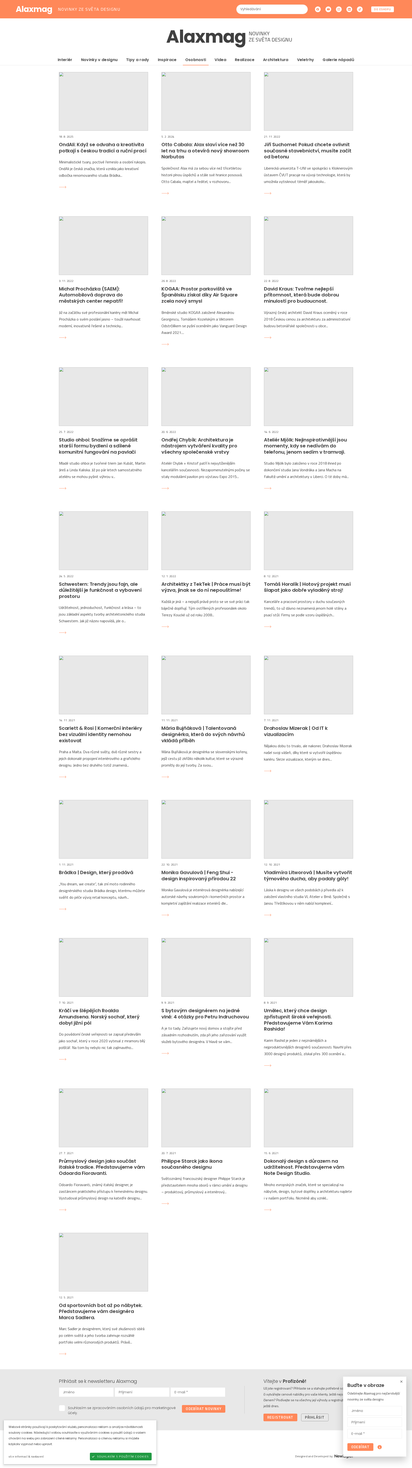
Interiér (65, 59)
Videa (220, 59)
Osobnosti (195, 59)
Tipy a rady (137, 59)
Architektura (275, 59)
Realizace (244, 59)
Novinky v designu (99, 59)
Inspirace (167, 59)
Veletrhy (305, 59)
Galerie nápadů (338, 59)
